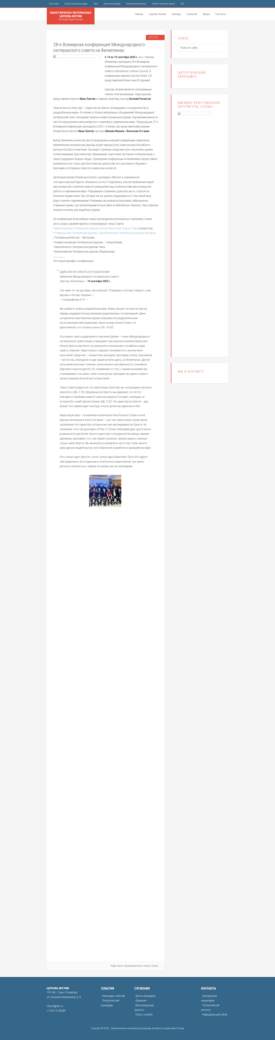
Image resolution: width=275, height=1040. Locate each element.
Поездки (154, 966)
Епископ (120, 966)
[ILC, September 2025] (70, 952)
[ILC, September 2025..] (105, 506)
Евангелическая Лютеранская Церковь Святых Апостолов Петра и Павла (96, 228)
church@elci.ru (55, 1006)
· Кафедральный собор (214, 1014)
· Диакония (140, 1000)
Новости (147, 966)
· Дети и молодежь (145, 996)
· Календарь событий (113, 996)
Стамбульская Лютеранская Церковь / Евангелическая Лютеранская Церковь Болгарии (105, 233)
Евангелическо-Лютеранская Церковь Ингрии (70, 14)
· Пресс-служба (143, 1014)
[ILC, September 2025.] (70, 477)
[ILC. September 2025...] (140, 712)
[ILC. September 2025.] (105, 952)
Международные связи (133, 966)
